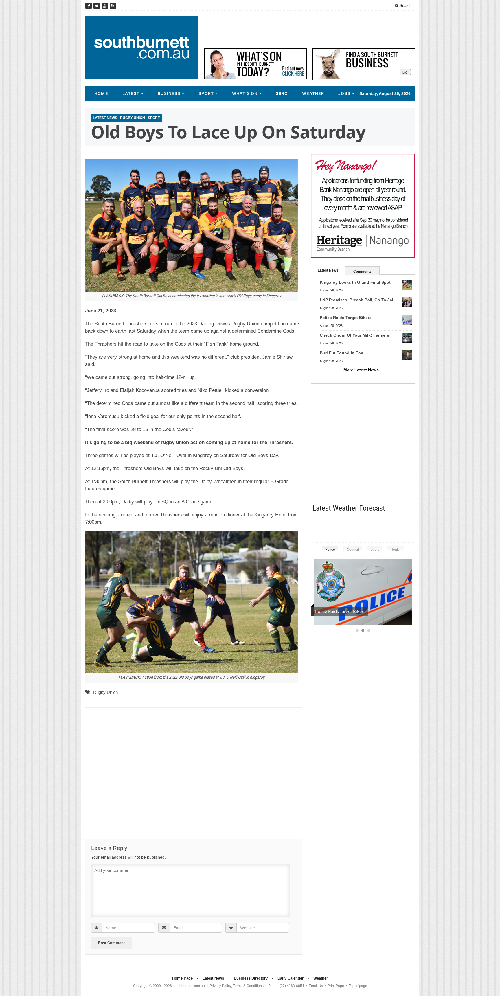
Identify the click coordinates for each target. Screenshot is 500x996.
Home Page (182, 978)
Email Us (316, 986)
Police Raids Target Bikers (346, 317)
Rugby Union (132, 118)
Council (353, 549)
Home (101, 93)
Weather (313, 93)
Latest (131, 93)
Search (404, 5)
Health (395, 549)
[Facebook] (89, 6)
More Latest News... (362, 370)
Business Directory (251, 978)
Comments (362, 271)
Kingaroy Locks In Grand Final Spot (355, 282)
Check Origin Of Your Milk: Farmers (354, 335)
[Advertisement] (309, 29)
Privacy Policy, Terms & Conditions (236, 986)
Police (330, 549)
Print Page (336, 986)
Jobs (344, 93)
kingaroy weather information (412, 526)
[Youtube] (105, 6)
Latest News (105, 118)
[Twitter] (97, 6)
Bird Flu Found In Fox (341, 353)
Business (169, 93)
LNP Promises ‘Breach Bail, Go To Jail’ (358, 300)
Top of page (358, 986)
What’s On (245, 93)
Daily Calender (290, 978)
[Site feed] (112, 6)
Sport (206, 93)
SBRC (282, 93)
